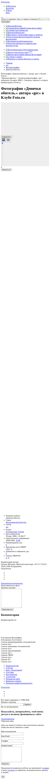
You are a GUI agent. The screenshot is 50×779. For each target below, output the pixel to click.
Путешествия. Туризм (15, 532)
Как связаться (11, 674)
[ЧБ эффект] (3, 140)
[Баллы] (25, 635)
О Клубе (9, 668)
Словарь (18, 57)
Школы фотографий (33, 55)
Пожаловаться (7, 609)
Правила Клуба (12, 666)
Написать (5, 764)
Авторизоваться (7, 719)
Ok (3, 777)
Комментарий (6, 746)
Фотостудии (25, 52)
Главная (9, 63)
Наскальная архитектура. (16, 522)
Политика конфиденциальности (19, 683)
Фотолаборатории (30, 50)
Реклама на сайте (13, 679)
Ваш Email (5, 736)
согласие (11, 770)
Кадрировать (6, 137)
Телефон (4, 741)
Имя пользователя (8, 731)
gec (7, 527)
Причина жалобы (8, 588)
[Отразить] (8, 140)
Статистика (10, 677)
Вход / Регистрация (14, 670)
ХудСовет (10, 672)
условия (45, 768)
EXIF (18, 540)
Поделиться (6, 170)
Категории (5, 22)
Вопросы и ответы (31, 59)
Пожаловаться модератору (12, 583)
